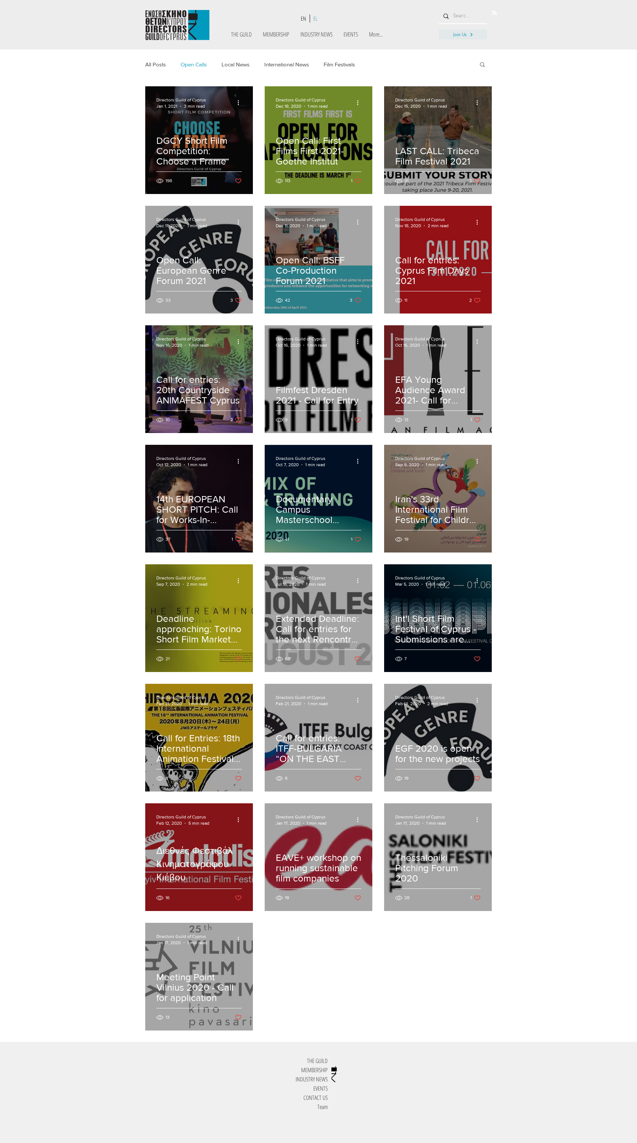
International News (286, 64)
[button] (482, 65)
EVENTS (320, 1088)
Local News (236, 64)
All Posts (155, 64)
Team (322, 1107)
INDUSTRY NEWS (312, 1079)
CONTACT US (315, 1098)
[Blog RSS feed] (494, 13)
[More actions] (240, 102)
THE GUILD (317, 1061)
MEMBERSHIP (314, 1070)
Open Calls (194, 64)
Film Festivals (339, 64)
